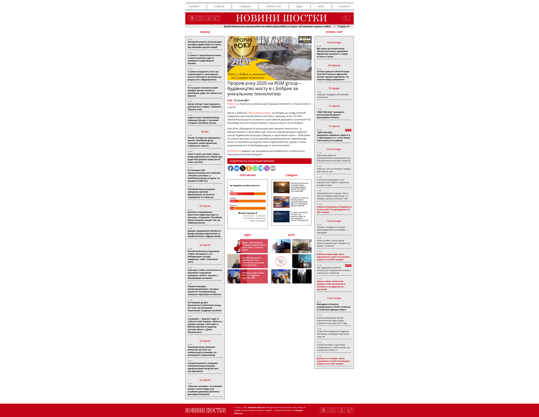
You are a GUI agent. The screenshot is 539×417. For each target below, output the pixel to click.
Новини (219, 6)
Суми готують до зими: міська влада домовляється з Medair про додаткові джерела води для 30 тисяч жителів (205, 158)
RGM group (233, 103)
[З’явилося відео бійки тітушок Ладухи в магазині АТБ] (281, 276)
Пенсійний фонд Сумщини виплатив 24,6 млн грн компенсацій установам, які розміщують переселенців (202, 351)
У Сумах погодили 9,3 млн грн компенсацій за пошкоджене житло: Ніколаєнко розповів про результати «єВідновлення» (204, 75)
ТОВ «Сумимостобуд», (259, 112)
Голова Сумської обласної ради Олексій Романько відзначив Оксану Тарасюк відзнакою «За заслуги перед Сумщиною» (333, 75)
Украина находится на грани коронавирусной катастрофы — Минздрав (332, 230)
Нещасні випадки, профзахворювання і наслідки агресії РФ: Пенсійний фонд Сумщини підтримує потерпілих (204, 290)
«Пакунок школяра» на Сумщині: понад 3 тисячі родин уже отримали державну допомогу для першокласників (205, 390)
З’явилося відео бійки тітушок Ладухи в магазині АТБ (253, 275)
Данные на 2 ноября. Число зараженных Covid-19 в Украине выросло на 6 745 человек (333, 361)
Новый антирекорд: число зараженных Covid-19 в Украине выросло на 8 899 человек (333, 257)
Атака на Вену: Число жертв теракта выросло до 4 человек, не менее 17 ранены (333, 243)
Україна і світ (273, 6)
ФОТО (291, 235)
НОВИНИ (205, 32)
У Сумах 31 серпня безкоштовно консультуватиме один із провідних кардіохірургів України (204, 59)
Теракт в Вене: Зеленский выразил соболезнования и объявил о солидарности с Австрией (331, 285)
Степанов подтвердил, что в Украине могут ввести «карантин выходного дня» (333, 182)
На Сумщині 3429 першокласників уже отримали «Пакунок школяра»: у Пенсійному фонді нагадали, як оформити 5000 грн (204, 175)
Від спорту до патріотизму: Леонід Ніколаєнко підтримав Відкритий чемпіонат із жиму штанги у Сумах (332, 52)
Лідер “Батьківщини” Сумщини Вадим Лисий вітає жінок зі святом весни (253, 246)
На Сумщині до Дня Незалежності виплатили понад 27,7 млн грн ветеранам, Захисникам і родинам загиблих (204, 306)
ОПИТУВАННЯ (248, 175)
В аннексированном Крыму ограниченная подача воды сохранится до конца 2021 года (332, 320)
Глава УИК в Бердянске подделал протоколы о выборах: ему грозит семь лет (333, 334)
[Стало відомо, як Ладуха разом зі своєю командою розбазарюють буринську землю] (281, 246)
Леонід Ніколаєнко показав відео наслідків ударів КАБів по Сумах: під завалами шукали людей (254, 26)
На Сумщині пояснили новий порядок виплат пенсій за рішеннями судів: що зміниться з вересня (205, 91)
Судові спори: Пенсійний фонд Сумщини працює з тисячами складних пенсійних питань (203, 120)
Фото (321, 6)
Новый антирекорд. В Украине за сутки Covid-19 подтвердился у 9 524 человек (334, 209)
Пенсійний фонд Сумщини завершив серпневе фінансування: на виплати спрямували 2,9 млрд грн (201, 193)
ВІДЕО (247, 235)
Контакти (344, 6)
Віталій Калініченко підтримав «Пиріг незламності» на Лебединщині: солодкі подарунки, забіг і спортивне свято (203, 256)
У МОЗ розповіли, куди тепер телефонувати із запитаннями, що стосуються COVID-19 (333, 347)
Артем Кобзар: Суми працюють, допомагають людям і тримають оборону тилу (205, 107)
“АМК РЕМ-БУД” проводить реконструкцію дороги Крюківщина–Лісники (330, 115)
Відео (299, 6)
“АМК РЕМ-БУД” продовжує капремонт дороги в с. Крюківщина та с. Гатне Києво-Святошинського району (334, 136)
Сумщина (245, 6)
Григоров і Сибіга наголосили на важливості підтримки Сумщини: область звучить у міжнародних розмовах (204, 274)
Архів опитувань (258, 221)
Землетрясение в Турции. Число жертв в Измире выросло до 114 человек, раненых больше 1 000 (332, 196)
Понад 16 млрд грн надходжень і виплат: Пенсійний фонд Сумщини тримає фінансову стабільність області (204, 141)
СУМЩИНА (291, 175)
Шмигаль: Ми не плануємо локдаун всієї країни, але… (334, 170)
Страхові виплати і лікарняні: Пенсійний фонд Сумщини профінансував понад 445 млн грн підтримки (203, 367)
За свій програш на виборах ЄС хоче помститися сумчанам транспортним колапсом (253, 262)
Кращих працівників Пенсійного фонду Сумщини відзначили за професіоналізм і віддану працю (204, 233)
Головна (194, 6)
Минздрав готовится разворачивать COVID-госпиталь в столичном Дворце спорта (334, 307)
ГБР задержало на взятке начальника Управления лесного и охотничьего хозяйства (334, 270)
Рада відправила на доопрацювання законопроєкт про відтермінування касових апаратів (334, 158)
